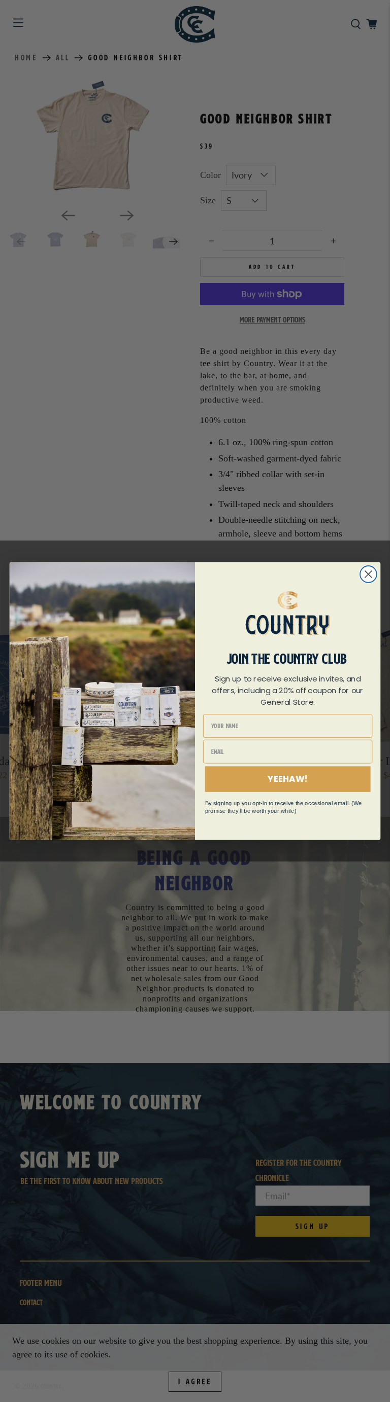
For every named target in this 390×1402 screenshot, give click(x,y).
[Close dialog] (368, 574)
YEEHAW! (288, 778)
